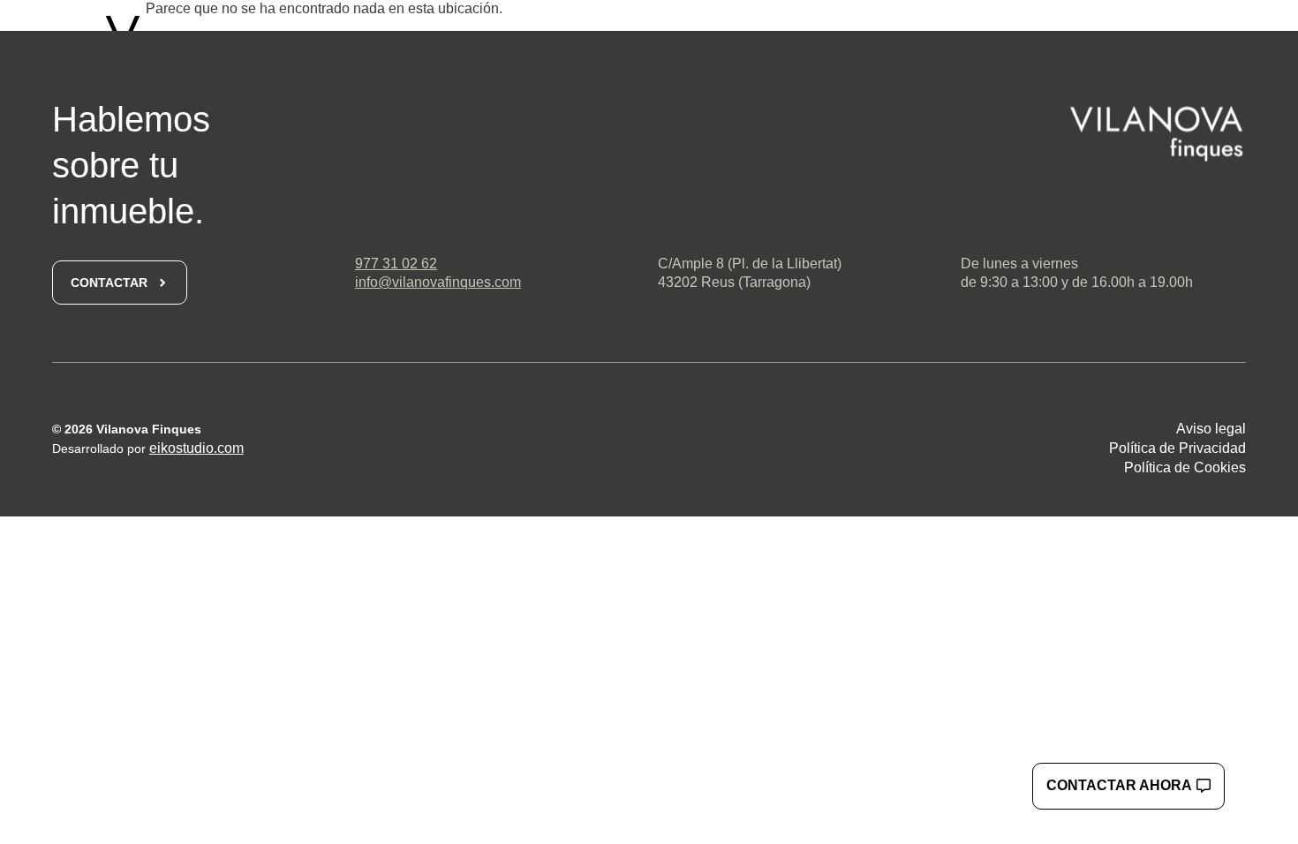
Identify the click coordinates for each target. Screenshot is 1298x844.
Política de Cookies (1185, 467)
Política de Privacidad (1177, 448)
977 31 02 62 (396, 263)
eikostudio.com (196, 448)
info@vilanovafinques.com (438, 282)
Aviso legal (1211, 428)
